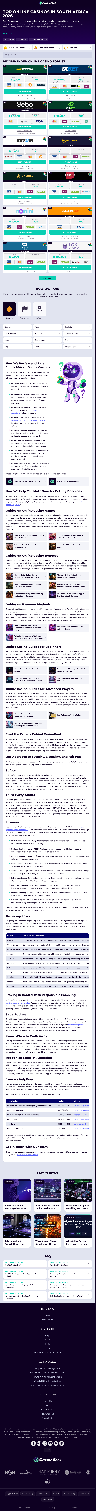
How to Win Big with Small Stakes (47, 1377)
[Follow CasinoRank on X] (44, 1443)
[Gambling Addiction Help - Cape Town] (73, 1472)
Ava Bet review (70, 131)
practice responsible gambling (18, 1003)
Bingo (47, 1335)
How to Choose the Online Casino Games (47, 1372)
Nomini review (25, 236)
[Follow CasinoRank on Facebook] (33, 1443)
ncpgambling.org (80, 1115)
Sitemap (74, 1508)
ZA (46, 1449)
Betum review (24, 166)
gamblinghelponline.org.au (84, 1128)
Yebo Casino (47, 1319)
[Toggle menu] (4, 3)
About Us (47, 1401)
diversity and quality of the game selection (28, 420)
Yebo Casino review (24, 131)
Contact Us (47, 1405)
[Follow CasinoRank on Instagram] (39, 1443)
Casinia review (25, 201)
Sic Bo (47, 1344)
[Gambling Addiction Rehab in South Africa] (49, 1472)
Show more (46, 278)
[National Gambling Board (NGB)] (10, 1472)
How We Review (48, 1409)
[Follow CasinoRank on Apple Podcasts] (61, 1443)
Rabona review (70, 201)
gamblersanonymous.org (83, 1110)
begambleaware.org (82, 1119)
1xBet (47, 1315)
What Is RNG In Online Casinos (47, 1381)
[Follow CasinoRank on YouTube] (50, 1443)
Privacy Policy (48, 1418)
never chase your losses (77, 1025)
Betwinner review (25, 95)
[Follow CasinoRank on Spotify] (56, 1443)
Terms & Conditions (24, 1508)
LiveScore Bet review (70, 236)
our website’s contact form (27, 1155)
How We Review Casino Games (47, 1352)
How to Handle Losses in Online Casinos (47, 1385)
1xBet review (70, 95)
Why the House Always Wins (47, 1368)
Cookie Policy (51, 1508)
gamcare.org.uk (80, 1124)
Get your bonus (25, 92)
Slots (47, 1348)
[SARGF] (87, 1472)
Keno (47, 1340)
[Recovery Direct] (27, 1472)
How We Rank (47, 1414)
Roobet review (70, 166)
